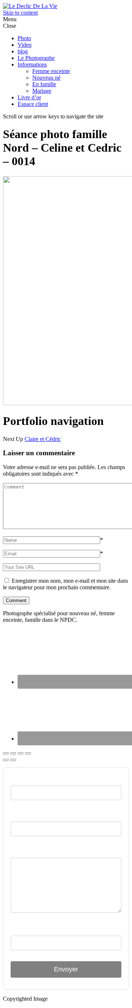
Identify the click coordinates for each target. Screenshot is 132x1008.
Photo (24, 38)
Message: (24, 851)
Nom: (18, 814)
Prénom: (23, 778)
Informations (32, 64)
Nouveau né (46, 78)
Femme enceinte (51, 71)
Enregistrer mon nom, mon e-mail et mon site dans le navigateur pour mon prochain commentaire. (65, 584)
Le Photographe (36, 58)
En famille (44, 84)
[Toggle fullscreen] (20, 753)
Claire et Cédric (43, 439)
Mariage (41, 91)
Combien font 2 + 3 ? (40, 928)
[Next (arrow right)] (13, 760)
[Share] (13, 753)
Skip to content (20, 12)
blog (23, 51)
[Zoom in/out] (28, 753)
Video (25, 45)
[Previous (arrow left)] (6, 760)
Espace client (33, 104)
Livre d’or (29, 97)
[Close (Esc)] (6, 753)
